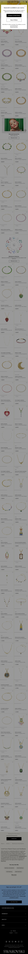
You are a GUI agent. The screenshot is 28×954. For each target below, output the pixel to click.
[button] (25, 6)
